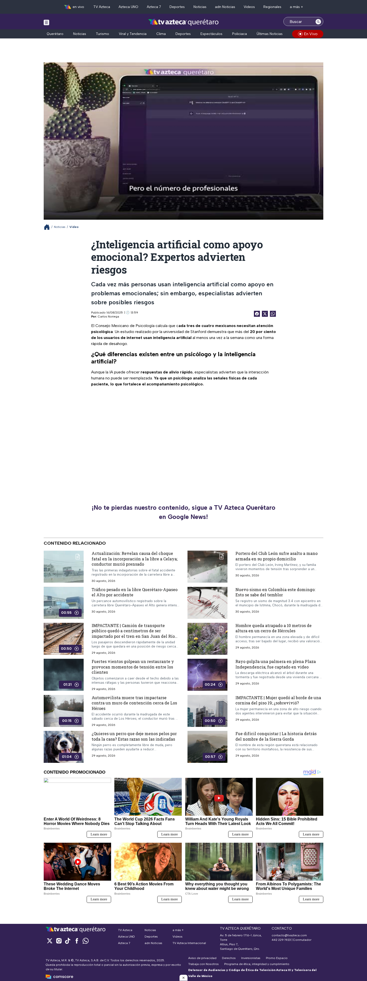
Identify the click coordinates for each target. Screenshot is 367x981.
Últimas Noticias (270, 34)
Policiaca (239, 34)
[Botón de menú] (46, 22)
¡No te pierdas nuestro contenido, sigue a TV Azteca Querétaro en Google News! (183, 512)
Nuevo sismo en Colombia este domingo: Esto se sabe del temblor (275, 592)
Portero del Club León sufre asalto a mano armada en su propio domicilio (276, 556)
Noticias (199, 7)
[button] (183, 978)
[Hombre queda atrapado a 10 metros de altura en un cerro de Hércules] (207, 638)
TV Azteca (101, 7)
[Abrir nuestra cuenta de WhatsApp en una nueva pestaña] (86, 941)
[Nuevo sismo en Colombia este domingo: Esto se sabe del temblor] (207, 603)
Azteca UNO (128, 7)
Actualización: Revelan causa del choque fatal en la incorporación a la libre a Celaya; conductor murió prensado (135, 559)
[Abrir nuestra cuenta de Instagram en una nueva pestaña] (59, 941)
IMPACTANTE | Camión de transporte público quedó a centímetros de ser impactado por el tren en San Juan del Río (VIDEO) (133, 633)
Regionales (272, 7)
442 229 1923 (281, 940)
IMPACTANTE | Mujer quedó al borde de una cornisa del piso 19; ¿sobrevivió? (278, 700)
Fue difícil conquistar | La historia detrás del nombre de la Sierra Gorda (276, 736)
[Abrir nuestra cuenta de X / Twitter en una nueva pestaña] (50, 941)
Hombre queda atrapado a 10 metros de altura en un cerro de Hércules (273, 628)
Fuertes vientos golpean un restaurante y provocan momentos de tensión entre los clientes (133, 667)
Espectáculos (211, 34)
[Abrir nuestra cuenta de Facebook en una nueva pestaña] (77, 941)
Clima (161, 34)
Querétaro (55, 34)
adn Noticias (225, 7)
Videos (249, 7)
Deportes (177, 7)
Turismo (102, 34)
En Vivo (311, 33)
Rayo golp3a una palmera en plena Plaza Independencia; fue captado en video (275, 664)
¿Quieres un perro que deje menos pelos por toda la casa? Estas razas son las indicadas (134, 736)
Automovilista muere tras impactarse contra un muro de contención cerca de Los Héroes (134, 703)
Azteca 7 (154, 7)
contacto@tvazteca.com (289, 935)
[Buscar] (318, 21)
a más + (296, 7)
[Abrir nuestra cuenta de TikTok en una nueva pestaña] (68, 941)
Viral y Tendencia (133, 34)
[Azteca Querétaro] (183, 22)
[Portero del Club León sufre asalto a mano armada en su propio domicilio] (207, 567)
